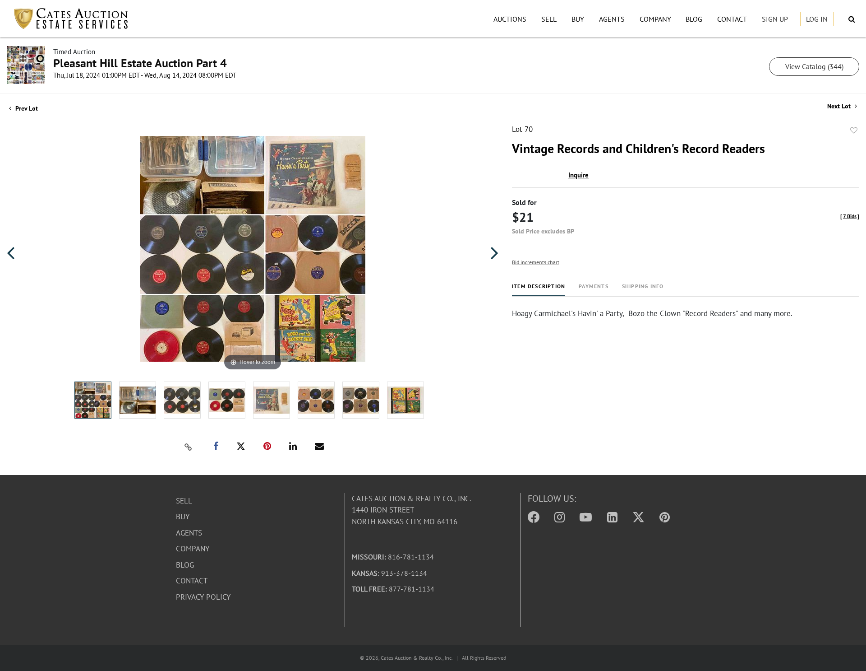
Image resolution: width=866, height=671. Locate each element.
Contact (732, 18)
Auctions (509, 18)
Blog (694, 18)
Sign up (775, 18)
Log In (817, 18)
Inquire (578, 175)
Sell (549, 18)
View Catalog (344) (814, 66)
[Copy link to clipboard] (188, 446)
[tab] (538, 289)
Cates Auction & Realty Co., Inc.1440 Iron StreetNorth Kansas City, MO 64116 (411, 510)
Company (655, 18)
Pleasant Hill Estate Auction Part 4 (140, 63)
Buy (577, 18)
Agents (612, 18)
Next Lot (839, 106)
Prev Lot (26, 108)
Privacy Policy (203, 597)
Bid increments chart (535, 262)
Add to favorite (853, 130)
